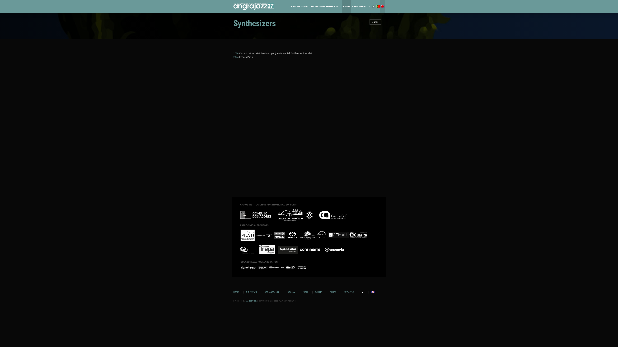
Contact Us (364, 6)
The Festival (302, 6)
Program (330, 6)
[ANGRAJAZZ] (253, 6)
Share (375, 22)
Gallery (346, 6)
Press (338, 6)
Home (293, 6)
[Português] (378, 6)
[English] (382, 6)
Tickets (354, 6)
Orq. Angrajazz (317, 6)
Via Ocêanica (251, 301)
